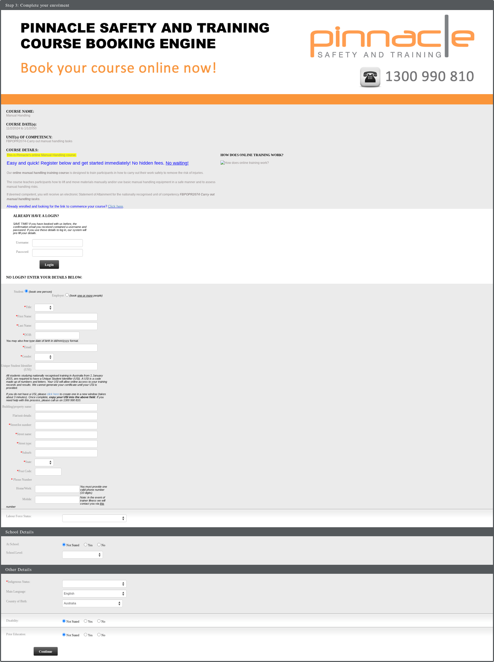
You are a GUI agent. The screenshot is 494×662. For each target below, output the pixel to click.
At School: (12, 544)
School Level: (14, 552)
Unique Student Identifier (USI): (16, 367)
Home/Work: (24, 488)
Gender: (26, 356)
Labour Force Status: (19, 516)
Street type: (24, 443)
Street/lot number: (20, 425)
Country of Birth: (16, 601)
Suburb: (26, 452)
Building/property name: (17, 406)
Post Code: (24, 471)
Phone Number (21, 479)
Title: (28, 307)
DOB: (27, 335)
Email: (27, 347)
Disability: (12, 620)
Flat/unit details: (22, 415)
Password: (22, 252)
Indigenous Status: (18, 582)
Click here (115, 206)
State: (28, 462)
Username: (22, 242)
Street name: (23, 434)
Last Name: (24, 325)
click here (53, 394)
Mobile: (27, 499)
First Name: (24, 316)
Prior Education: (16, 634)
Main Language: (16, 591)
